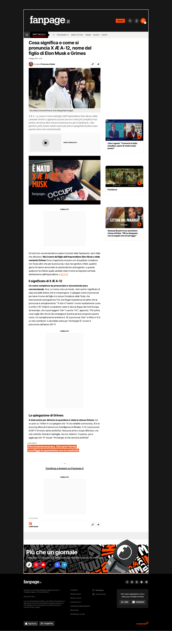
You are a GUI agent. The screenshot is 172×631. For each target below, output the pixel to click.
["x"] (50, 565)
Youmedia (74, 590)
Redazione (74, 610)
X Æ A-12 (63, 274)
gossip (104, 35)
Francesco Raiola (48, 64)
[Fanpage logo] (47, 21)
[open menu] (27, 35)
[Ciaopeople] (142, 624)
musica (96, 35)
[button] (98, 64)
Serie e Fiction (77, 35)
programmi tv (63, 35)
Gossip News (33, 518)
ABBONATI (120, 21)
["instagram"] (36, 565)
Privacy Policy (76, 598)
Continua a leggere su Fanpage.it (65, 468)
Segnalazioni (75, 594)
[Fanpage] (32, 582)
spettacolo (39, 34)
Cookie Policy (75, 602)
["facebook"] (57, 565)
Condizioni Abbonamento (80, 606)
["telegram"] (64, 565)
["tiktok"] (29, 565)
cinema (88, 35)
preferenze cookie (77, 614)
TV (54, 35)
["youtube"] (43, 565)
